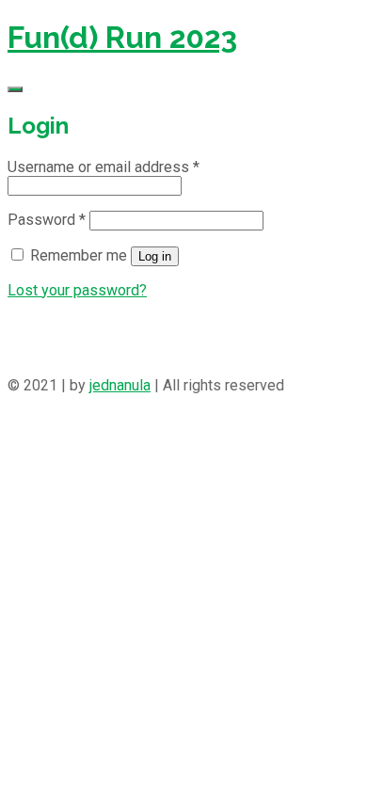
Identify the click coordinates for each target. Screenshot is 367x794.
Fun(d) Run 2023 (122, 37)
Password (47, 220)
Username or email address (103, 167)
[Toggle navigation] (15, 89)
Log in (154, 256)
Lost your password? (77, 290)
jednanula (120, 385)
